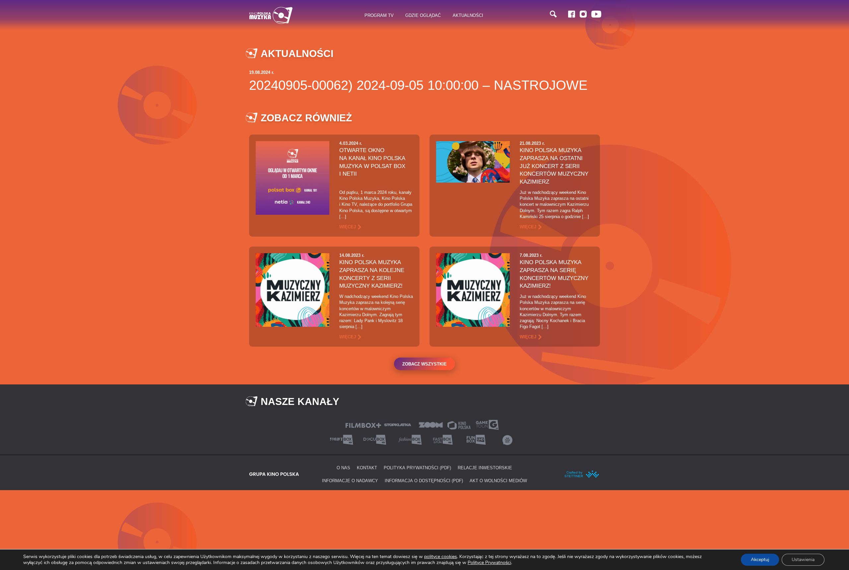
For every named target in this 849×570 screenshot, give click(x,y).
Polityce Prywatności (489, 562)
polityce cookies (440, 556)
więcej (347, 226)
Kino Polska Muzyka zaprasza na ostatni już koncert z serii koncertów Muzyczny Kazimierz (554, 166)
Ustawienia (803, 559)
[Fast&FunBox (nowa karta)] (441, 439)
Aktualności (468, 15)
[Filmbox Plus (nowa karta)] (363, 425)
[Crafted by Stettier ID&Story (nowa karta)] (582, 473)
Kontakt (367, 467)
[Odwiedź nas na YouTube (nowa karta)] (596, 14)
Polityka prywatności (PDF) (417, 467)
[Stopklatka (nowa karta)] (397, 424)
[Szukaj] (553, 14)
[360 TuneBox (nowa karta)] (507, 439)
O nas (343, 467)
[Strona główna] (271, 15)
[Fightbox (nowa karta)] (341, 439)
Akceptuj (760, 559)
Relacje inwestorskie (485, 467)
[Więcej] (292, 177)
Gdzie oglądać (423, 15)
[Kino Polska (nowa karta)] (459, 425)
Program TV (379, 15)
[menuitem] (379, 15)
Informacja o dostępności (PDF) (424, 480)
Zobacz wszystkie (424, 364)
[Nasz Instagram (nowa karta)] (583, 14)
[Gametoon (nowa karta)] (487, 424)
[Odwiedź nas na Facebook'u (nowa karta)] (571, 14)
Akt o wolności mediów (498, 480)
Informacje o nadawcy (350, 480)
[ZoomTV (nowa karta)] (430, 424)
